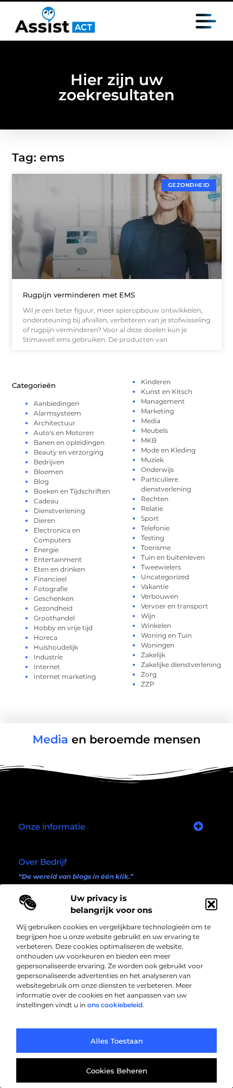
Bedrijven (49, 462)
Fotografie (51, 589)
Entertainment (58, 559)
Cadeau (46, 501)
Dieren (44, 520)
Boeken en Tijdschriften (72, 491)
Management (163, 401)
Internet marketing (65, 676)
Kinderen (156, 382)
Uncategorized (165, 577)
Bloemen (48, 472)
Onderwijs (157, 469)
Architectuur (54, 423)
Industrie (48, 657)
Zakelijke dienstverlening (181, 664)
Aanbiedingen (56, 403)
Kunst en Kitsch (166, 391)
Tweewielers (161, 567)
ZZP (147, 684)
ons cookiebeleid (115, 1005)
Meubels (154, 430)
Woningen (157, 645)
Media (150, 421)
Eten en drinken (59, 569)
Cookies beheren (116, 1070)
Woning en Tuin (166, 635)
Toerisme (156, 547)
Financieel (50, 579)
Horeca (45, 637)
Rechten (155, 499)
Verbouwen (159, 596)
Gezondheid (53, 608)
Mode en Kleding (168, 450)
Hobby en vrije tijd (63, 628)
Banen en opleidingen (69, 442)
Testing (152, 538)
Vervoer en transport (174, 606)
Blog (41, 481)
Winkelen (156, 625)
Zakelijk (153, 655)
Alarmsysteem (57, 413)
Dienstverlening (59, 511)
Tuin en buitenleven (173, 557)
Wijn (148, 616)
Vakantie (155, 586)
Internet (47, 667)
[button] (211, 904)
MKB (149, 440)
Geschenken (54, 598)
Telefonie (155, 528)
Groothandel (54, 618)
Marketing (157, 411)
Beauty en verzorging (68, 452)
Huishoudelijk (56, 647)
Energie (46, 550)
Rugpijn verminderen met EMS (79, 294)
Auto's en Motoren (64, 433)
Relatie (152, 508)
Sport (150, 518)
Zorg (149, 674)
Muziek (152, 460)
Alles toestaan (116, 1041)
